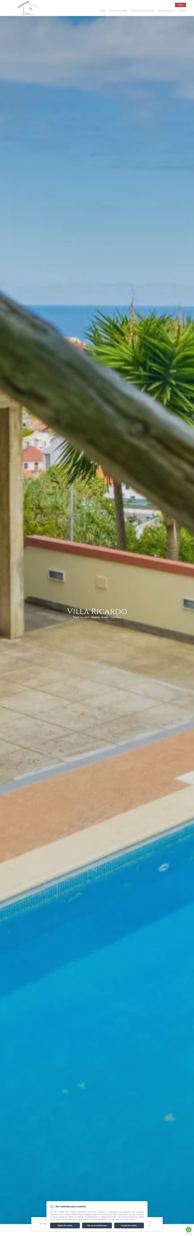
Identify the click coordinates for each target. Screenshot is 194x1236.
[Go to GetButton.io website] (188, 1233)
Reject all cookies (65, 1225)
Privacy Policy (129, 1219)
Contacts (182, 11)
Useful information (166, 11)
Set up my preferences (97, 1225)
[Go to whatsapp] (188, 1229)
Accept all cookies (129, 1225)
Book (180, 5)
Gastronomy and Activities (142, 11)
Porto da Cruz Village (118, 11)
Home (102, 11)
